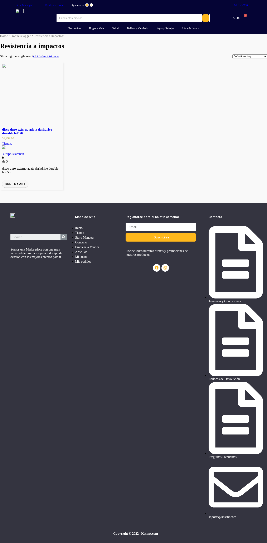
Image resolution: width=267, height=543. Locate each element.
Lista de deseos (190, 28)
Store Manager (24, 5)
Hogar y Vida (96, 28)
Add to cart (15, 183)
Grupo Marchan (13, 154)
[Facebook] (87, 5)
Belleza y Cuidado (137, 28)
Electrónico (74, 28)
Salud (115, 28)
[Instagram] (91, 5)
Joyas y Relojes (165, 28)
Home (4, 36)
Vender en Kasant (54, 5)
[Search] (63, 237)
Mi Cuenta (241, 5)
